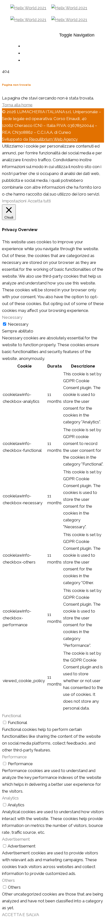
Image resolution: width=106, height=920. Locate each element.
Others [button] (8, 880)
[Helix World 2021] (49, 7)
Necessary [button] (12, 317)
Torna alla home (17, 104)
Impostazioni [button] (14, 200)
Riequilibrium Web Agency (53, 139)
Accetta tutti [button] (39, 200)
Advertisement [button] (16, 839)
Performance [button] (14, 756)
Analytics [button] (10, 798)
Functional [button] (11, 715)
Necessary (18, 324)
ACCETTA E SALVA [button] (20, 914)
